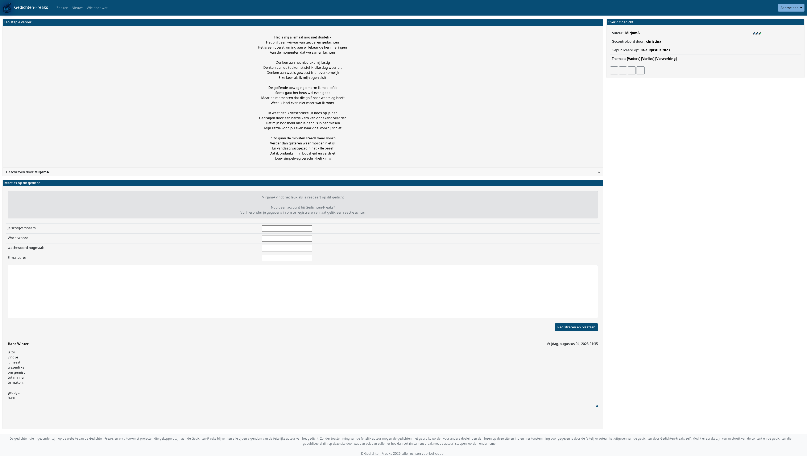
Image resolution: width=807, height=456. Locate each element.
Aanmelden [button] (790, 7)
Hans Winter (18, 343)
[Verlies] (647, 58)
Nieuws (77, 7)
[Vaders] (633, 58)
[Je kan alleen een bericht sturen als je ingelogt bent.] (640, 70)
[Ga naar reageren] (623, 70)
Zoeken (62, 7)
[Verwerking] (666, 58)
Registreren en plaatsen (576, 327)
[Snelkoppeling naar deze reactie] (597, 405)
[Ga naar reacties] (614, 70)
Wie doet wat (97, 7)
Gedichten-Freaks (29, 7)
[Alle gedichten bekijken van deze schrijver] (632, 70)
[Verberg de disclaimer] (804, 439)
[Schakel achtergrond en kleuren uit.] (598, 23)
